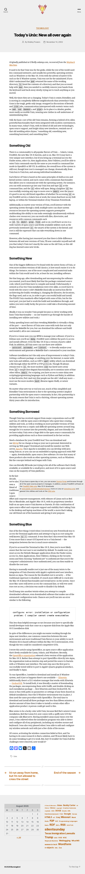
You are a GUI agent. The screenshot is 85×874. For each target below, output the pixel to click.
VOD (60, 838)
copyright (59, 808)
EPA (69, 811)
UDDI (55, 838)
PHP (56, 821)
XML (56, 848)
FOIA (61, 814)
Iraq (58, 817)
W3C (65, 838)
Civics (47, 808)
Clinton (52, 808)
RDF (52, 824)
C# (77, 805)
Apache (19, 449)
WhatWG (75, 841)
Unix (15, 756)
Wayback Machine (51, 841)
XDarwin (62, 677)
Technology (42, 28)
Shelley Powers (34, 42)
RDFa (57, 825)
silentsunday (55, 829)
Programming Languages (68, 821)
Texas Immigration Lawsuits (60, 833)
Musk (74, 817)
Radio (47, 825)
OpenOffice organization (24, 655)
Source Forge (61, 481)
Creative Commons (69, 808)
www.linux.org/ (69, 489)
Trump (49, 837)
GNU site (51, 491)
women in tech (51, 844)
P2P (52, 820)
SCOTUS (70, 825)
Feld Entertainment (52, 814)
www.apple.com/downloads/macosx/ (36, 489)
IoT (54, 817)
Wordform (64, 844)
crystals (47, 811)
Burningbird (15, 867)
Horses (74, 814)
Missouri (66, 817)
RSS (63, 824)
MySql (16, 443)
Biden (59, 805)
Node (47, 821)
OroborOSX (17, 683)
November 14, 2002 (54, 42)
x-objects (49, 847)
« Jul (19, 837)
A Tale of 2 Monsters (50, 805)
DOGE (58, 810)
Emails (64, 811)
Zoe (60, 848)
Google (67, 814)
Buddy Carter (69, 805)
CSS (52, 811)
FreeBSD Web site (30, 486)
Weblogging (65, 840)
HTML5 (48, 817)
